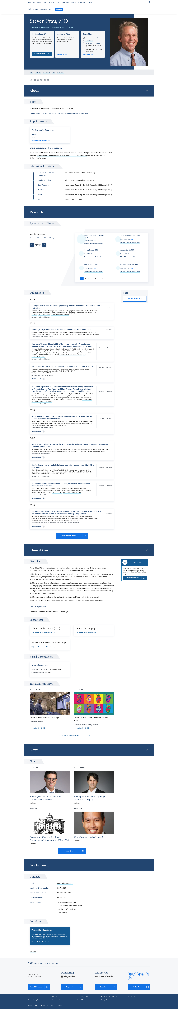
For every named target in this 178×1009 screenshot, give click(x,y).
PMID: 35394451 (84, 451)
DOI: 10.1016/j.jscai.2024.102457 (60, 314)
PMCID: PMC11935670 (75, 334)
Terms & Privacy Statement (35, 1000)
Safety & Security (130, 997)
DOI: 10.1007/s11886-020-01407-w (70, 520)
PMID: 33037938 (55, 520)
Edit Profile (33, 952)
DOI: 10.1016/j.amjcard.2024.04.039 (42, 401)
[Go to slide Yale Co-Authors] (36, 245)
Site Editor (55, 997)
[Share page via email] (45, 80)
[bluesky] (130, 974)
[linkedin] (143, 974)
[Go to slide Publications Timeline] (32, 245)
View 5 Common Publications (130, 242)
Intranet (30, 997)
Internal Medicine (43, 155)
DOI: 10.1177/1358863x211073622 (72, 492)
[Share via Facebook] (35, 80)
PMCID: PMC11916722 (44, 314)
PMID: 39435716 (64, 334)
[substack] (147, 974)
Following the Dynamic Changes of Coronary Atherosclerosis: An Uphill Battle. (61, 329)
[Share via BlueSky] (41, 80)
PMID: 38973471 (70, 371)
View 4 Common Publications (93, 257)
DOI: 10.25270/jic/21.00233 (97, 451)
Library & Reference (82, 1000)
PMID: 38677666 (87, 399)
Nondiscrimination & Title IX (109, 997)
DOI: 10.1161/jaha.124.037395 (91, 334)
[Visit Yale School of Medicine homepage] (43, 963)
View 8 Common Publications (93, 244)
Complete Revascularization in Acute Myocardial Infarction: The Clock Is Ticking (62, 366)
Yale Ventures (41, 158)
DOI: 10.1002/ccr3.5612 (57, 474)
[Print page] (48, 80)
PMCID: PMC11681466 (75, 355)
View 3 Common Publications (130, 271)
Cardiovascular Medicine (39, 153)
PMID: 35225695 (57, 492)
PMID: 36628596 (41, 425)
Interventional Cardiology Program (63, 155)
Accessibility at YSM (82, 997)
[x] (130, 978)
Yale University (56, 1000)
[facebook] (134, 974)
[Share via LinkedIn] (38, 80)
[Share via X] (31, 80)
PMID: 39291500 (64, 355)
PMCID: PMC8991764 (44, 474)
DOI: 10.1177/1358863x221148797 (56, 425)
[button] (129, 42)
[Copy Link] (146, 90)
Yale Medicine (81, 155)
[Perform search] (149, 2)
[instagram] (139, 974)
